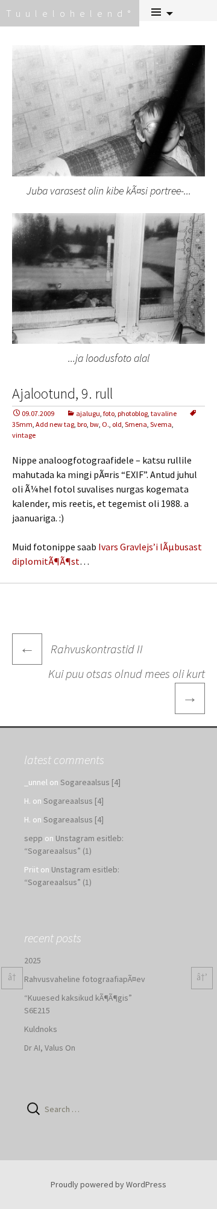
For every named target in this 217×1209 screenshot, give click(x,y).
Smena (136, 424)
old (117, 424)
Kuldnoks (40, 1029)
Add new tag (55, 424)
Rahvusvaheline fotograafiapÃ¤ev (84, 979)
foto (109, 413)
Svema (161, 424)
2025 (32, 960)
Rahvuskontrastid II (81, 648)
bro (82, 424)
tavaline (164, 413)
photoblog (133, 413)
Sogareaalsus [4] (90, 782)
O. (105, 424)
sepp (33, 838)
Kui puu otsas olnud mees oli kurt (126, 686)
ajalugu (88, 413)
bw (94, 424)
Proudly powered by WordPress (108, 1184)
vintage (24, 435)
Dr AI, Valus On (49, 1047)
